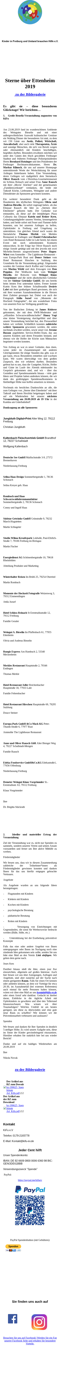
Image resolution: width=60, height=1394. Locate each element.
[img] (30, 12)
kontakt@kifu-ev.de (47, 992)
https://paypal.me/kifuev (30, 1180)
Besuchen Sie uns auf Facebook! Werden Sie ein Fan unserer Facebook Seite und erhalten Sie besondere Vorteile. (30, 1340)
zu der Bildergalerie (30, 94)
